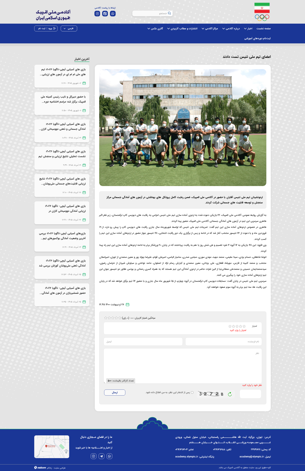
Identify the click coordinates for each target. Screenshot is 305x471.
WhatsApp (109, 456)
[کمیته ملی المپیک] (262, 12)
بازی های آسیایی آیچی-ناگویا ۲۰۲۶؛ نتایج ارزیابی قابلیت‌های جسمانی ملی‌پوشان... (62, 181)
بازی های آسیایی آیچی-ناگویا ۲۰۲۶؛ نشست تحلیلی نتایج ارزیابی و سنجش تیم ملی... (62, 156)
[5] (244, 326)
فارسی (70, 28)
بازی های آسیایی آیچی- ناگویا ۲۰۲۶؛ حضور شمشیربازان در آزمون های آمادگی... (63, 290)
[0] (105, 318)
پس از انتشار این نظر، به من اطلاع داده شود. (167, 392)
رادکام (49, 468)
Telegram (101, 456)
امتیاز (254, 326)
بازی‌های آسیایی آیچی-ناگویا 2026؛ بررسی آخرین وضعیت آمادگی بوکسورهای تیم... (62, 236)
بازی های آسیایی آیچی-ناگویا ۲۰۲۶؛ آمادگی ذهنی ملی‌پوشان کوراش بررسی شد (62, 263)
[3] (237, 326)
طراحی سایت (59, 468)
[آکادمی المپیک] (53, 17)
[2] (233, 326)
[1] (230, 326)
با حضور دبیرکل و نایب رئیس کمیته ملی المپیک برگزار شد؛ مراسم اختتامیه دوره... (63, 99)
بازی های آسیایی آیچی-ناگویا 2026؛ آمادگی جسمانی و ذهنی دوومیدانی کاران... (62, 126)
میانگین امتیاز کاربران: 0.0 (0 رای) (139, 318)
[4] (240, 326)
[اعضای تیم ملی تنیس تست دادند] (183, 127)
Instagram (93, 456)
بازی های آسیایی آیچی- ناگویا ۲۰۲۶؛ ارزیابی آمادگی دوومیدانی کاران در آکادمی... (65, 211)
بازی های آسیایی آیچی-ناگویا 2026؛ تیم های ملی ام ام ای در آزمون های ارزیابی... (63, 72)
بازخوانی (230, 393)
